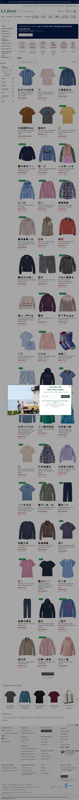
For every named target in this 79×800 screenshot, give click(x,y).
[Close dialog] (69, 386)
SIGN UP (65, 396)
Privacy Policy (55, 406)
